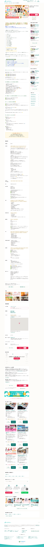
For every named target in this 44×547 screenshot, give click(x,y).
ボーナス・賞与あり (16, 200)
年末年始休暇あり (25, 232)
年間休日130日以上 (17, 232)
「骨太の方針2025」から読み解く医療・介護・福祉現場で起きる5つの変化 (17, 505)
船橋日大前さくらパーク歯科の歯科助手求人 (37, 71)
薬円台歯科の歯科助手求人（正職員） (22, 432)
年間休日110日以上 (13, 232)
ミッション (18, 530)
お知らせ (13, 531)
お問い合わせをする (22, 388)
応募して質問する (11, 286)
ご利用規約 (9, 530)
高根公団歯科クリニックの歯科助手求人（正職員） (11, 432)
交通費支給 (20, 200)
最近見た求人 (29, 1)
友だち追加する (25, 492)
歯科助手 (15, 514)
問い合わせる (16, 492)
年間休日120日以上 (17, 231)
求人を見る (13, 444)
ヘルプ (15, 530)
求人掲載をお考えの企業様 (24, 530)
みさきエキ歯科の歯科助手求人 (37, 49)
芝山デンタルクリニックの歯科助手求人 (37, 83)
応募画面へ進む (34, 14)
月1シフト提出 (26, 231)
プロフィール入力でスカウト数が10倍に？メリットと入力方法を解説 (9, 505)
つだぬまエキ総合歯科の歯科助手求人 (37, 55)
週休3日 (14, 231)
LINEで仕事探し (24, 0)
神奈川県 (10, 476)
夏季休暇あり (21, 232)
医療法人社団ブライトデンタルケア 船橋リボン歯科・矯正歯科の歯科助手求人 (37, 25)
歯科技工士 (19, 514)
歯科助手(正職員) (12, 311)
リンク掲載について (24, 531)
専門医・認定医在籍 (12, 201)
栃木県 (20, 476)
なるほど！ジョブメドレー (6, 531)
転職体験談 (11, 531)
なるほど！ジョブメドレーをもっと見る (22, 508)
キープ (32, 1)
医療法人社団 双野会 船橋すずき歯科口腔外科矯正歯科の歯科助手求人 (22, 455)
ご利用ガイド (28, 0)
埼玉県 (13, 476)
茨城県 (17, 476)
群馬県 (23, 476)
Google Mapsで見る (13, 332)
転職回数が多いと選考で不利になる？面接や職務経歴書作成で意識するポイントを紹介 (35, 505)
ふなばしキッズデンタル (13, 306)
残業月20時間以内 (16, 219)
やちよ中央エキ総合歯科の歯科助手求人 (37, 62)
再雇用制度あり (25, 201)
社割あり (16, 201)
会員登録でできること (7, 490)
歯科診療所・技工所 (12, 337)
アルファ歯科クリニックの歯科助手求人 (22, 410)
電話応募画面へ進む (22, 286)
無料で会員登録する (16, 358)
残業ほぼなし (12, 219)
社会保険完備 (12, 200)
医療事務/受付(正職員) (13, 312)
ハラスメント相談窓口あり (20, 201)
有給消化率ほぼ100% (22, 231)
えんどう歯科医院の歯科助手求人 (37, 77)
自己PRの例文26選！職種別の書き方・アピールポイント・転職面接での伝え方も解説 (26, 505)
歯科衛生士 (11, 514)
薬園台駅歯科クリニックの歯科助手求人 (10, 410)
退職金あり (22, 200)
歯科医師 (7, 514)
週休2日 (11, 231)
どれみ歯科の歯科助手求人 (37, 38)
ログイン (36, 1)
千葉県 (7, 474)
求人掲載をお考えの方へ (32, 0)
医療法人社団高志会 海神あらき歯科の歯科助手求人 (37, 32)
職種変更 (26, 0)
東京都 (6, 476)
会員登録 (38, 1)
